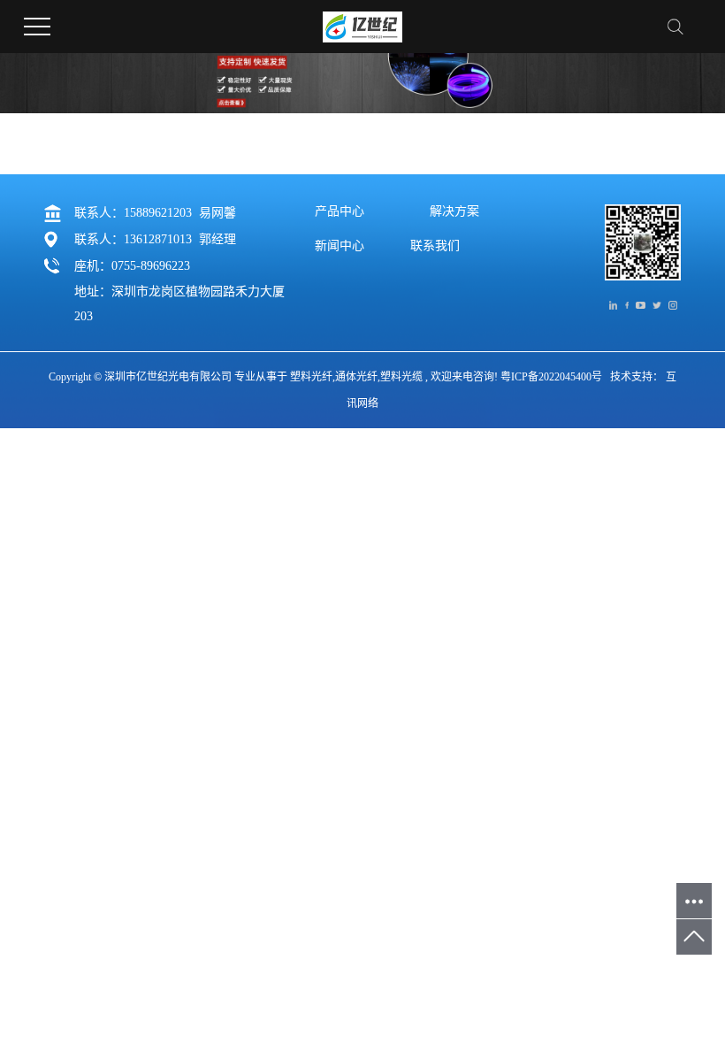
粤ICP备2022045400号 (551, 377)
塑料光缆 (401, 377)
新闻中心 (339, 246)
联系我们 (435, 246)
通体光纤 (356, 377)
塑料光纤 (311, 377)
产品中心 (339, 211)
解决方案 (454, 211)
